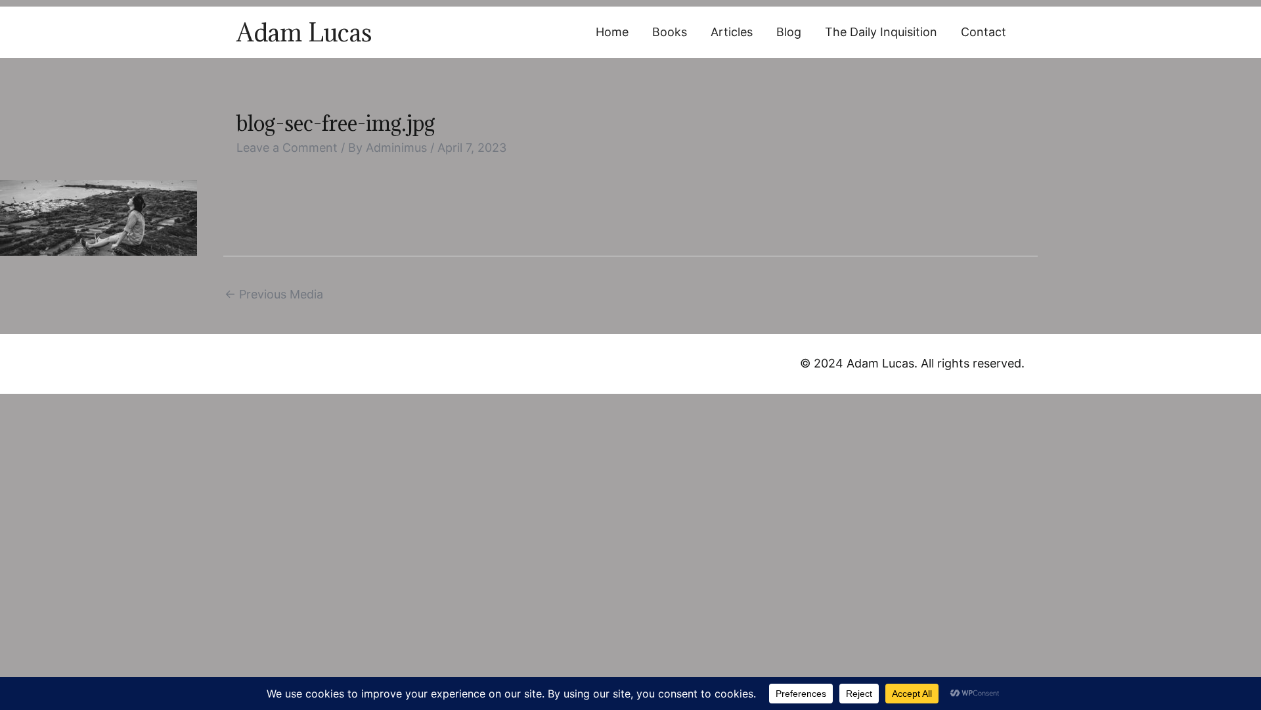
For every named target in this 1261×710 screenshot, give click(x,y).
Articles (732, 32)
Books (669, 32)
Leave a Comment (287, 147)
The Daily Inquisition (881, 32)
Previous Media (274, 294)
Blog (788, 32)
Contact (983, 32)
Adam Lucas (304, 32)
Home (612, 32)
